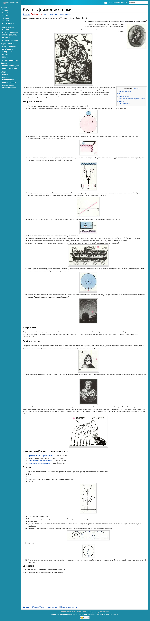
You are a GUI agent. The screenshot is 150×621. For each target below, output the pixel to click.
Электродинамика (9, 35)
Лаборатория (7, 51)
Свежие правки (8, 85)
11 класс (5, 21)
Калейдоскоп (7, 49)
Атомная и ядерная (10, 40)
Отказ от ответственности (107, 614)
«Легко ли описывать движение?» (40, 460)
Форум (5, 74)
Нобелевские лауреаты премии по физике (11, 67)
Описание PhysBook (87, 614)
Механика (6, 29)
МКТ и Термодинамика (11, 32)
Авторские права (9, 88)
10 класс (5, 18)
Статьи (5, 54)
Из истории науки (9, 46)
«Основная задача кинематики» (39, 463)
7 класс (5, 10)
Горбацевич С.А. (8, 23)
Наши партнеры (8, 80)
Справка (5, 77)
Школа (4, 57)
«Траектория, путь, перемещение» (40, 455)
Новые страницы (9, 82)
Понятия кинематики (68, 607)
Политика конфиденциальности (64, 614)
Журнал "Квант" (38, 607)
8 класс (5, 13)
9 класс (5, 15)
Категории (27, 607)
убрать (136, 88)
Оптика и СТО (7, 37)
